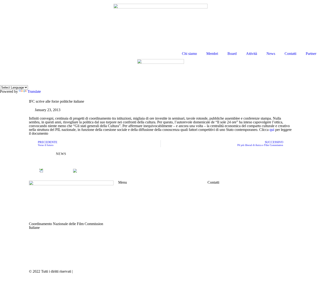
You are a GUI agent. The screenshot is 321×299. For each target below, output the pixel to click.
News (270, 54)
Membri (212, 54)
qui (272, 130)
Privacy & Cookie (87, 271)
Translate (34, 91)
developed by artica (177, 271)
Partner (311, 54)
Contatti (290, 54)
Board (232, 54)
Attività (251, 54)
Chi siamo (189, 54)
